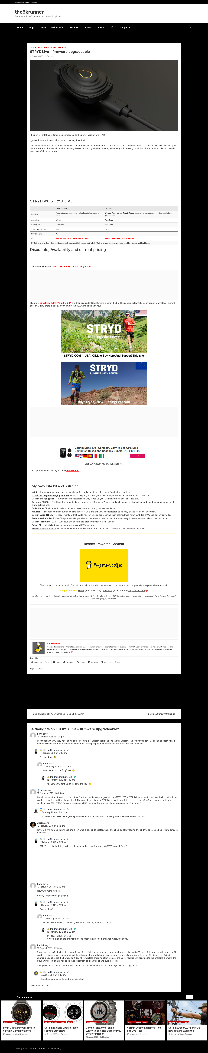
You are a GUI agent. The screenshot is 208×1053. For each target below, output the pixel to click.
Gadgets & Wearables (41, 47)
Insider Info (57, 27)
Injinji (34, 492)
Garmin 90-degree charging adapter (50, 495)
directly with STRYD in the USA (55, 303)
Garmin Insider (25, 997)
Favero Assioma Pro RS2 (44, 518)
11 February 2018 (36, 56)
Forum (101, 27)
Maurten (36, 512)
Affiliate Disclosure (123, 596)
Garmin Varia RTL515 (42, 515)
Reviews (74, 27)
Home (20, 27)
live (36, 669)
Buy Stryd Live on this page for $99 (72, 238)
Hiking (63, 1022)
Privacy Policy (54, 1048)
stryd (40, 669)
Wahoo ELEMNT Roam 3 (44, 528)
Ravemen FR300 (40, 502)
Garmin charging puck (43, 499)
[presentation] (188, 997)
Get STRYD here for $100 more (119, 238)
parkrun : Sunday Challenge (161, 714)
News (21, 1022)
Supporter (125, 27)
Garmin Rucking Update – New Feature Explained (61, 1029)
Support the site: (69, 590)
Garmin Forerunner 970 (44, 522)
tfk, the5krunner (51, 750)
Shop (31, 27)
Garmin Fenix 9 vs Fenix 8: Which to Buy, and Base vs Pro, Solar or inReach (103, 1030)
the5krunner (29, 12)
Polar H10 (37, 525)
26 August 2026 (9, 1034)
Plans (88, 27)
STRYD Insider (59, 47)
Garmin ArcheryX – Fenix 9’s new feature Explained (184, 1029)
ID (72, 652)
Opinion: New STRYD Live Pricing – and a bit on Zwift (58, 714)
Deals (43, 27)
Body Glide (37, 508)
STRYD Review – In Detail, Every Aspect (72, 266)
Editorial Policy (105, 596)
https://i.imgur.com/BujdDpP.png (52, 896)
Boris (39, 734)
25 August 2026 (92, 1037)
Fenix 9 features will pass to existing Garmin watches (19, 1029)
